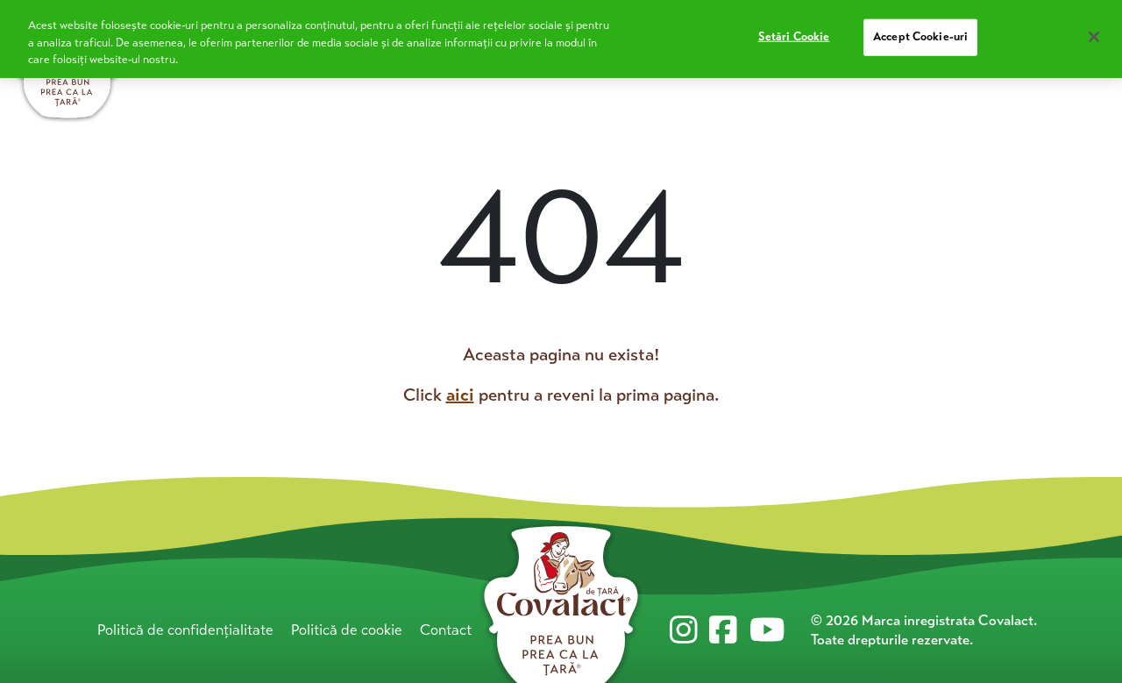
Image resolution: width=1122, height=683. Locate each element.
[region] (561, 39)
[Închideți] (1094, 37)
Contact (446, 630)
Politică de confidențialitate (185, 630)
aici (460, 395)
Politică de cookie (346, 630)
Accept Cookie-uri (920, 37)
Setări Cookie (794, 37)
